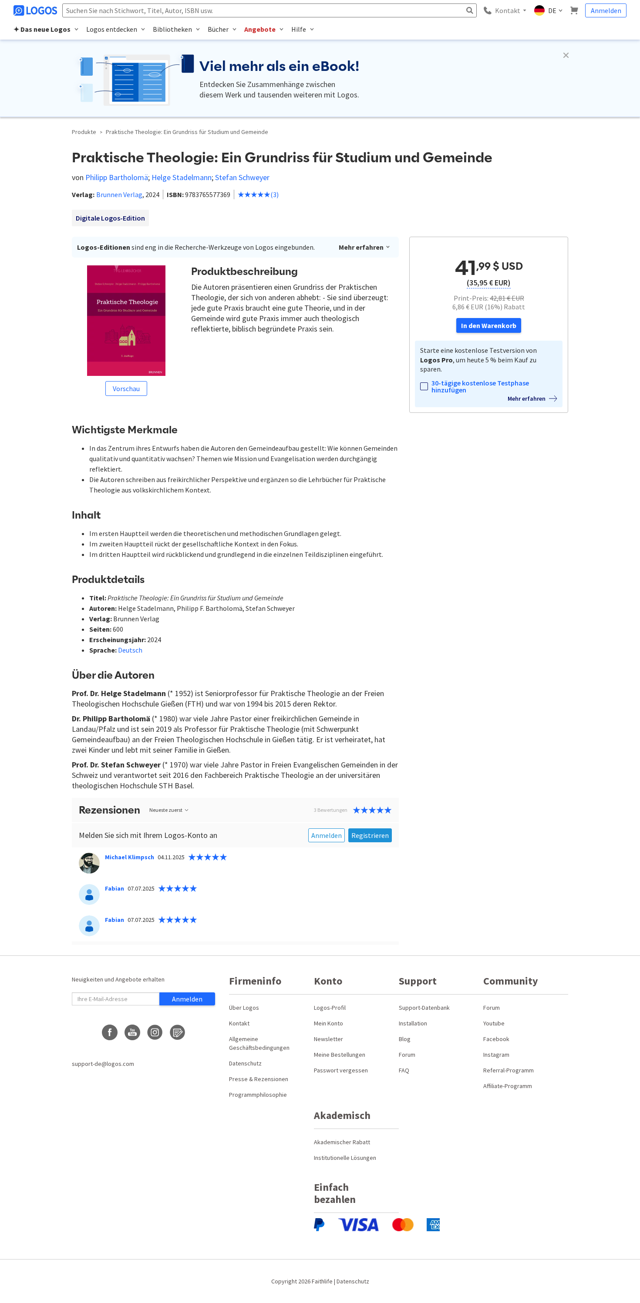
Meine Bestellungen (339, 1054)
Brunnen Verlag (119, 194)
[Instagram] (155, 1032)
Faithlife (322, 1281)
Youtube (494, 1023)
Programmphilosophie (258, 1095)
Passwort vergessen (341, 1070)
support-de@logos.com (103, 1064)
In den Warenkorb (488, 325)
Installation (413, 1023)
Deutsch (130, 650)
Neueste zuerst (165, 810)
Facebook (496, 1039)
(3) (274, 194)
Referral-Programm (508, 1070)
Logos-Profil (330, 1008)
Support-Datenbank (424, 1008)
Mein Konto (328, 1023)
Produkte (84, 132)
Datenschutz (245, 1063)
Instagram (496, 1054)
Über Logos (244, 1008)
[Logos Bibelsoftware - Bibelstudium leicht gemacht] (36, 10)
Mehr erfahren (361, 247)
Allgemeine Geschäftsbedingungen (259, 1043)
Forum (407, 1054)
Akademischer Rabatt (342, 1142)
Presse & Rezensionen (258, 1079)
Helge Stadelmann (182, 177)
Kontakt (239, 1023)
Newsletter (328, 1039)
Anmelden (606, 10)
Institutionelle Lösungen (345, 1158)
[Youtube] (132, 1032)
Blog (405, 1039)
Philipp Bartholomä (116, 177)
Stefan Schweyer (242, 177)
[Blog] (177, 1032)
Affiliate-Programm (507, 1086)
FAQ (404, 1070)
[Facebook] (110, 1032)
